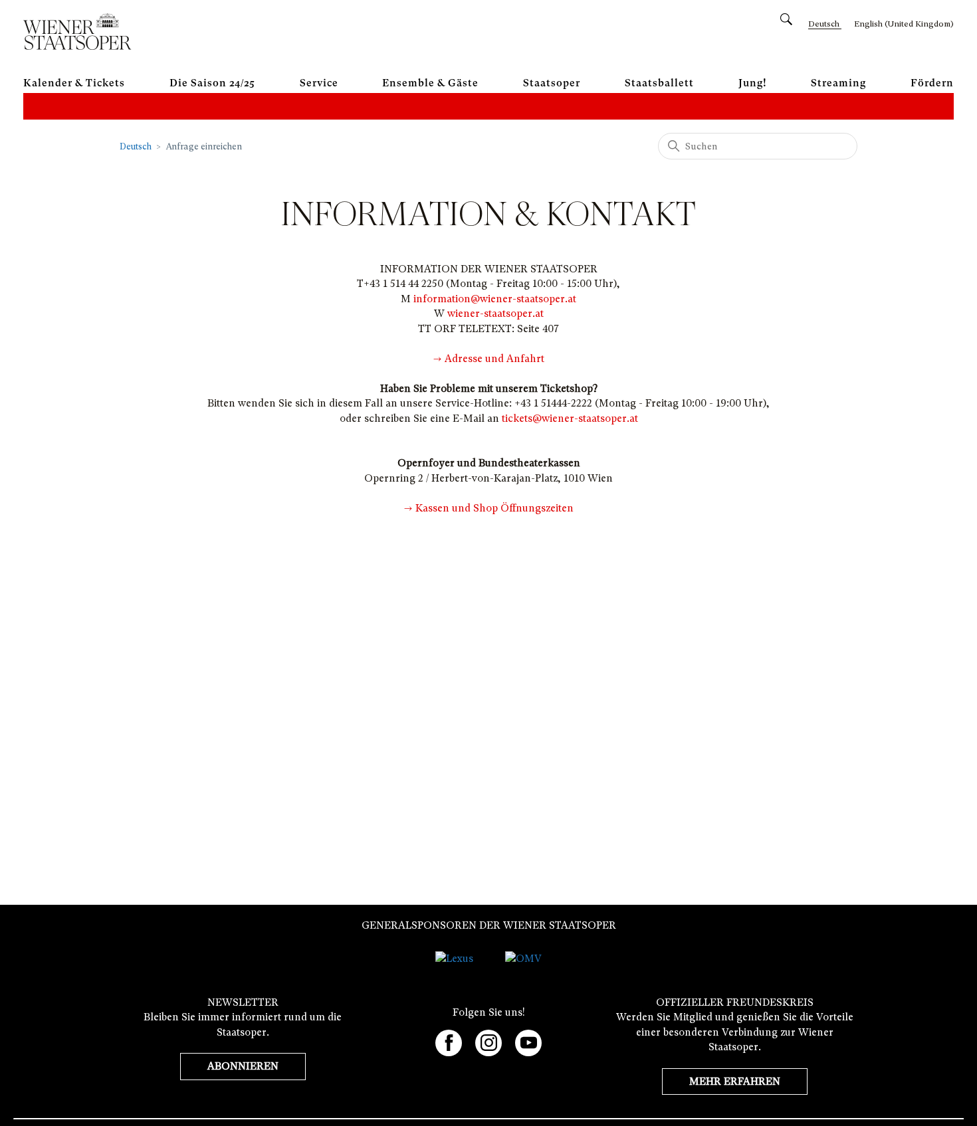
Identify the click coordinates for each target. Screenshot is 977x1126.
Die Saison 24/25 (212, 83)
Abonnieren (242, 1066)
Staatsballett (659, 83)
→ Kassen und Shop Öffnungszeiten (489, 508)
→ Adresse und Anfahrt (488, 359)
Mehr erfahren (734, 1081)
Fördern (932, 83)
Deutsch (136, 146)
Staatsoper (551, 83)
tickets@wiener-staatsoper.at (570, 418)
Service (319, 83)
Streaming (838, 83)
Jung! (752, 83)
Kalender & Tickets (74, 83)
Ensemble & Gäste (430, 83)
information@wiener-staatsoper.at (494, 299)
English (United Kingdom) (904, 24)
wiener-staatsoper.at (495, 314)
